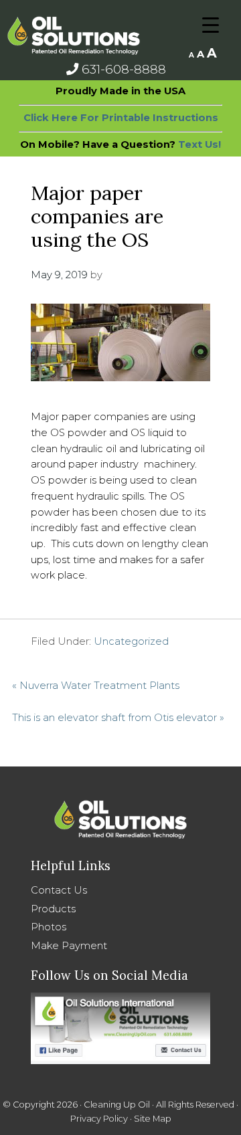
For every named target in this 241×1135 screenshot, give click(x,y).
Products (53, 909)
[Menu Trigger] (210, 25)
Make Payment (69, 946)
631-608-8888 (122, 69)
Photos (48, 927)
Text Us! (199, 144)
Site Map (152, 1119)
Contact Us (59, 890)
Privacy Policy (99, 1119)
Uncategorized (131, 641)
